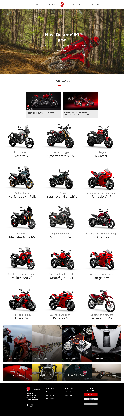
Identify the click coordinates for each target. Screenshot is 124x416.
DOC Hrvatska (68, 391)
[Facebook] (96, 10)
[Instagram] (98, 10)
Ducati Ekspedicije (50, 398)
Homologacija (95, 4)
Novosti (72, 4)
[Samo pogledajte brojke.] (80, 105)
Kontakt (80, 4)
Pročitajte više (62, 51)
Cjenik (86, 4)
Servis (36, 4)
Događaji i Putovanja (70, 395)
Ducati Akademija (50, 395)
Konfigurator (51, 4)
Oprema (43, 4)
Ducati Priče (48, 402)
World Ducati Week (50, 391)
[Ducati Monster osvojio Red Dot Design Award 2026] (43, 105)
